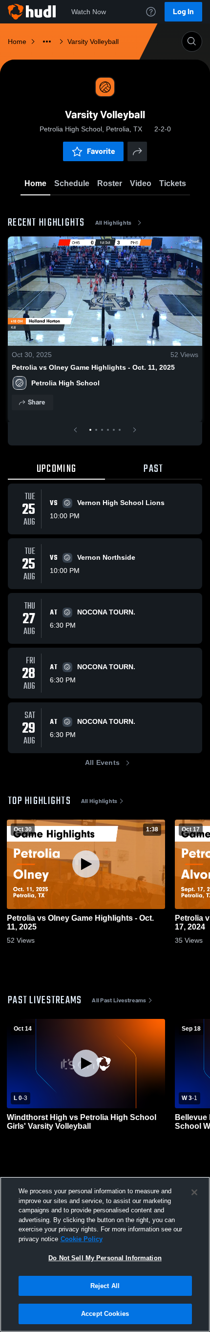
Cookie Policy (82, 1239)
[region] (105, 1254)
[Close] (194, 1192)
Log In (183, 11)
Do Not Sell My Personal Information (105, 1258)
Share (36, 402)
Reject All (105, 1286)
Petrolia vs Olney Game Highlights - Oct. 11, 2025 (93, 367)
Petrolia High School (65, 383)
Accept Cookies (105, 1313)
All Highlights (113, 223)
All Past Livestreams (119, 1000)
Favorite (101, 151)
